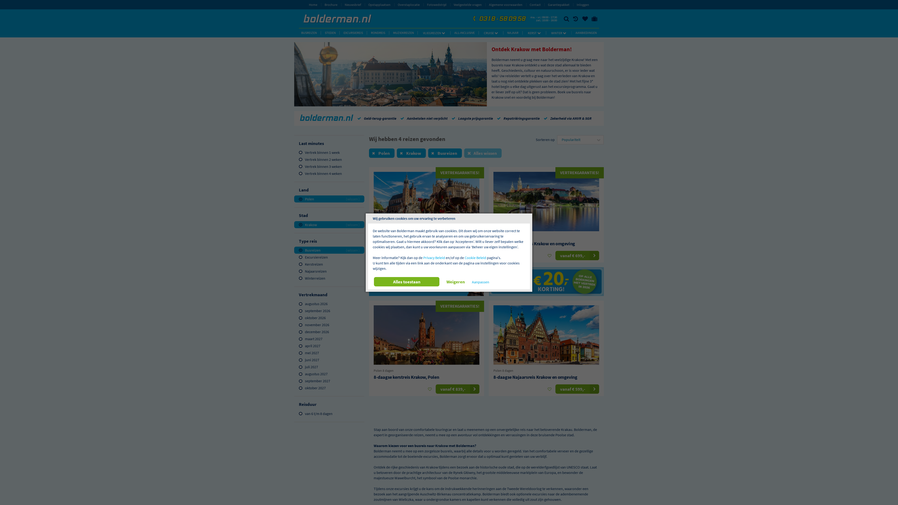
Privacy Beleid (434, 257)
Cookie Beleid (475, 257)
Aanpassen (480, 282)
